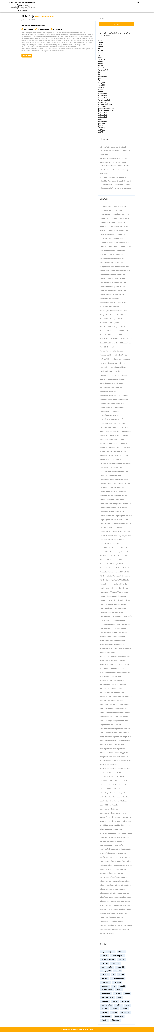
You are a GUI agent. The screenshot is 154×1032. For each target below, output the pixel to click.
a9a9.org (103, 234)
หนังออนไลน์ (126, 901)
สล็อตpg (117, 885)
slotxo (100, 57)
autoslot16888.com (121, 267)
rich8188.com (118, 648)
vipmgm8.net (126, 817)
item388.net (114, 435)
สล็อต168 (117, 877)
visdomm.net (116, 821)
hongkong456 (114, 411)
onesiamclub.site (106, 564)
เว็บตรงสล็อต (104, 917)
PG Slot (102, 576)
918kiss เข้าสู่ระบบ (117, 956)
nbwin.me (115, 544)
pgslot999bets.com (118, 596)
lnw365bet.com (122, 472)
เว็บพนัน (124, 917)
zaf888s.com (112, 841)
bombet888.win (118, 295)
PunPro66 (116, 624)
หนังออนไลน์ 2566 (106, 905)
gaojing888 (118, 383)
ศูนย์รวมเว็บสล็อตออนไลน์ (106, 109)
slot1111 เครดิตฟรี (107, 990)
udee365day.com (123, 769)
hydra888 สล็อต (105, 427)
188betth (103, 222)
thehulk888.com (106, 745)
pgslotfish (111, 600)
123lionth (126, 206)
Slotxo (119, 713)
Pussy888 (103, 632)
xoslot (115, 833)
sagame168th (105, 668)
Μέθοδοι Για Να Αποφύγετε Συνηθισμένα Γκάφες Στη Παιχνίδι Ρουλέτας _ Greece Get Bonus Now (115, 150)
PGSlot (102, 592)
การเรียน (115, 845)
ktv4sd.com (119, 459)
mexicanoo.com (122, 520)
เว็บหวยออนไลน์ (103, 70)
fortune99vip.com (107, 363)
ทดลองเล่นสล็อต (121, 853)
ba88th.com (104, 271)
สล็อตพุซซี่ (109, 889)
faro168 (112, 347)
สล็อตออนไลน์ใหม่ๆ (104, 98)
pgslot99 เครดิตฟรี (118, 978)
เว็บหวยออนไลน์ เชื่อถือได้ (108, 926)
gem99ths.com (105, 387)
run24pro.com (125, 660)
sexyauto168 (104, 688)
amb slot (129, 247)
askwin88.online (106, 259)
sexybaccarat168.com (118, 688)
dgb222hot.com (111, 335)
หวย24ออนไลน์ (117, 905)
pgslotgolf (119, 600)
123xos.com (104, 210)
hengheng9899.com (117, 403)
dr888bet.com (105, 339)
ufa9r (109, 777)
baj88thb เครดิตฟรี (108, 959)
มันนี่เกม (118, 869)
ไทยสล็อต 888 (112, 934)
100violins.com (105, 206)
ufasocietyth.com (106, 793)
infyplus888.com (126, 431)
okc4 (102, 556)
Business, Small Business (109, 311)
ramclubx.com (105, 636)
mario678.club (105, 508)
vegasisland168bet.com (109, 809)
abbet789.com (105, 238)
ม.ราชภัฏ (117, 865)
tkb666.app (104, 753)
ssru (101, 733)
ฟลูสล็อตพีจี (109, 865)
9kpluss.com (123, 230)
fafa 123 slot (104, 347)
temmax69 (112, 741)
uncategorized (118, 797)
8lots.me (119, 226)
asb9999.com (118, 255)
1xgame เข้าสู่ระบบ (108, 952)
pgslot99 (126, 592)
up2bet (126, 797)
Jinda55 (103, 439)
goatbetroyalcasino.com (109, 391)
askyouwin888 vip (106, 263)
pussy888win (122, 632)
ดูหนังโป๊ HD (101, 124)
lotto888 (103, 484)
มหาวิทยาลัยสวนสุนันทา (107, 869)
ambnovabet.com (118, 251)
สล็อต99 (111, 885)
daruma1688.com (106, 331)
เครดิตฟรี (128, 909)
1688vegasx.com (106, 218)
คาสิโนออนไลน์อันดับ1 (105, 104)
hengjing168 (119, 407)
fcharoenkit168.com (107, 355)
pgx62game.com (106, 604)
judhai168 (103, 447)
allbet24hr (104, 247)
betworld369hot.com (108, 291)
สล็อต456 (123, 877)
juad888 (124, 443)
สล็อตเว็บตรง (102, 102)
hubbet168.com (106, 423)
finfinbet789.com (121, 355)
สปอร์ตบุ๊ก (121, 873)
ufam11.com (104, 785)
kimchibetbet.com (119, 451)
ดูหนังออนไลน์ (102, 76)
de (128, 331)
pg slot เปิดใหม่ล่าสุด (113, 576)
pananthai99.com (124, 568)
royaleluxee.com (113, 660)
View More (27, 56)
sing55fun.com (105, 696)
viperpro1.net (116, 817)
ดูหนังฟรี (100, 119)
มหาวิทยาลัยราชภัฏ (126, 865)
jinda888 (109, 439)
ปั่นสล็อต (113, 861)
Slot (113, 705)
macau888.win (105, 504)
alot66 (122, 247)
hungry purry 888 (118, 423)
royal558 (103, 660)
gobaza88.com (125, 395)
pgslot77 (108, 592)
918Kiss (125, 226)
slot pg (126, 705)
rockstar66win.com (107, 656)
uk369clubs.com (106, 797)
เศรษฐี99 (129, 926)
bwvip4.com (122, 311)
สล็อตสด (115, 889)
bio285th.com (121, 291)
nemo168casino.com (107, 548)
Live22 (113, 472)
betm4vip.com (113, 287)
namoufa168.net (118, 540)
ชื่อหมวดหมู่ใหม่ (115, 849)
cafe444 (113, 315)
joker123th (104, 443)
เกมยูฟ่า (115, 909)
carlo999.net (121, 315)
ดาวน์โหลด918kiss (108, 997)
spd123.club (123, 717)
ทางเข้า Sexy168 (105, 857)
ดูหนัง (99, 79)
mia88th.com (116, 524)
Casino (123, 319)
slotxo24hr (126, 713)
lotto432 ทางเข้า (106, 480)
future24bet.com (106, 375)
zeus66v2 (120, 841)
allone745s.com (114, 247)
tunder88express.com (108, 765)
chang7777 (114, 323)
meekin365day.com (107, 516)
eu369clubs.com (125, 343)
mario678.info (116, 508)
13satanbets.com (115, 210)
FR (112, 367)
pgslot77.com (117, 592)
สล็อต (112, 877)
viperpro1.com (105, 817)
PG (128, 572)
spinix (111, 721)
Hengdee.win (125, 399)
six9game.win (117, 696)
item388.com (105, 435)
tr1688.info (104, 761)
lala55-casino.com (107, 463)
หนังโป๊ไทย (101, 128)
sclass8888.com (106, 680)
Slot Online (120, 705)
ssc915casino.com (107, 729)
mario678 (127, 504)
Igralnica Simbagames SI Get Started (113, 158)
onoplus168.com (119, 564)
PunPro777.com (114, 628)
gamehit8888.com (121, 379)
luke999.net (104, 492)
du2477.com (116, 339)
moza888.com (118, 532)
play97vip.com (105, 612)
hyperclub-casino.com (120, 427)
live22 (100, 81)
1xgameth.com (122, 222)
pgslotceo (103, 600)
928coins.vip (113, 230)
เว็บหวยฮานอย (121, 926)
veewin (115, 805)
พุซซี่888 (103, 865)
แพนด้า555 (125, 930)
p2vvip (115, 568)
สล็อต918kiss (104, 885)
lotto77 (127, 480)
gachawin (115, 963)
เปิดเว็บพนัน (111, 913)
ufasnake (117, 789)
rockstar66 (115, 652)
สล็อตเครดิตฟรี (104, 893)
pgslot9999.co (105, 596)
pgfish (127, 580)
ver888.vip (122, 813)
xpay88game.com (125, 833)
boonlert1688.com (106, 303)
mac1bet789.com (106, 500)
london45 (103, 476)
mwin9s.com (112, 536)
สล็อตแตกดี (118, 897)
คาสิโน (121, 845)
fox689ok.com (119, 363)
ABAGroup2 (122, 234)
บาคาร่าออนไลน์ (105, 861)
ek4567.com (125, 339)
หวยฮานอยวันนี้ (127, 905)
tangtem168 (126, 737)
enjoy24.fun (104, 343)
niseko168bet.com (122, 548)
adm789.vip (116, 243)
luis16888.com (119, 488)
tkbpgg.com (123, 753)
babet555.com (124, 271)
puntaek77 (124, 628)
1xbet (109, 222)
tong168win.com (106, 757)
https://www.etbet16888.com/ (111, 419)
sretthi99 (117, 725)
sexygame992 (105, 692)
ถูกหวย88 (112, 853)
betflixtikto (104, 287)
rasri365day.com (118, 636)
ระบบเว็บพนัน (104, 873)
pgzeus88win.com (106, 608)
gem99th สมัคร (107, 967)
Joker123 (117, 439)
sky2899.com (127, 696)
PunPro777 (104, 628)
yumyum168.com (122, 837)
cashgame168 (115, 319)
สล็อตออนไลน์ (102, 94)
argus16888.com (106, 255)
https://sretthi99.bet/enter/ (110, 415)
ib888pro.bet (104, 431)
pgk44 (102, 588)
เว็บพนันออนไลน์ (105, 921)
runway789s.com (106, 664)
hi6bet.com (104, 411)
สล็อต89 (127, 881)
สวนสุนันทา (113, 901)
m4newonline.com (107, 496)
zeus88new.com (106, 845)
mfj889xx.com (105, 524)
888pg (113, 226)
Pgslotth (127, 600)
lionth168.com (116, 467)
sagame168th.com (117, 668)
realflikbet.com (119, 640)
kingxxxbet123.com (121, 455)
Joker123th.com (114, 443)
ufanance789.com (107, 789)
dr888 (119, 335)
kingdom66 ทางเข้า (106, 455)
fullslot (116, 367)
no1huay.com (126, 552)
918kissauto (104, 230)
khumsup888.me (106, 451)
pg (99, 49)
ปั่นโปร (100, 72)
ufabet (100, 91)
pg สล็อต (114, 580)
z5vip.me (103, 841)
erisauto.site (113, 343)
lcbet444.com (105, 467)
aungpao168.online (107, 267)
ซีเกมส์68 (124, 849)
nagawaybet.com (124, 536)
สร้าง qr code (105, 877)
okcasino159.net (106, 560)
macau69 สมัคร (118, 500)
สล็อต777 (115, 881)
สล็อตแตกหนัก (126, 897)
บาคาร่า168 (127, 857)
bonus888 (115, 299)
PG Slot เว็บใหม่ (105, 580)
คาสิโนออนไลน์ (105, 849)
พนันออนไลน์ (121, 861)
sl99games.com (117, 701)
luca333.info (111, 484)
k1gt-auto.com (113, 447)
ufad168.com (121, 777)
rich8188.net (127, 648)
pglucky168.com (111, 588)
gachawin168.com (120, 375)
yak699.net (112, 837)
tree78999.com (114, 761)
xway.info (103, 837)
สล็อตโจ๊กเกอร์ (104, 901)
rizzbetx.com (105, 652)
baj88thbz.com (119, 275)
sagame (117, 664)
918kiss (100, 61)
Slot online (102, 106)
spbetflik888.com (111, 717)
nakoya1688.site (106, 540)
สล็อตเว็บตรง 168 (123, 893)
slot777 (103, 713)
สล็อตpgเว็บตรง (126, 885)
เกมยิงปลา (110, 909)
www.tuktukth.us (106, 833)
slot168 (124, 709)
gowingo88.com (106, 399)
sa (99, 55)
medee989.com (118, 512)
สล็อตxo (100, 89)
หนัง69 (119, 901)
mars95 (124, 508)
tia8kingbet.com (106, 749)
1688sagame (124, 214)
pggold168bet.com (107, 584)
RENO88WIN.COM (118, 644)
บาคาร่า (100, 51)
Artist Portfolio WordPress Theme (70, 1029)
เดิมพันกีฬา (103, 913)
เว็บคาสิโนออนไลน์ (104, 100)
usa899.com (104, 801)
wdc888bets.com (106, 825)
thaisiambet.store (123, 741)
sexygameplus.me (117, 692)
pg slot (100, 42)
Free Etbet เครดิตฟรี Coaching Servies (33, 26)
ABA (116, 234)
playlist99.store (117, 612)
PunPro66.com (126, 624)
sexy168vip (123, 684)
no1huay (117, 552)
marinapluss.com (117, 504)
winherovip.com (106, 829)
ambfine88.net (105, 251)
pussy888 (101, 59)
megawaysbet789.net (108, 520)
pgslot (100, 44)
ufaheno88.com (123, 781)
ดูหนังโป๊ (100, 126)
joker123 (101, 68)
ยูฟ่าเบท (123, 869)
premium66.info (126, 616)
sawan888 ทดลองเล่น (107, 672)
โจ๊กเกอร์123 (104, 934)
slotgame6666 (111, 713)
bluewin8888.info (106, 295)
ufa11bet (103, 773)
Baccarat (103, 275)
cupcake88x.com (120, 327)
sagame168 (124, 664)
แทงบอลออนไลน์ (105, 930)
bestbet (122, 279)
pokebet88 (116, 616)
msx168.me (127, 532)
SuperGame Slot (123, 733)
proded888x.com (118, 620)
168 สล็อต (116, 214)
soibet (102, 717)
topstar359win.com (120, 757)
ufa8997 (103, 777)
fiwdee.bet (117, 359)
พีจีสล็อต (128, 861)
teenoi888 (104, 741)
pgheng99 (118, 584)
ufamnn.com (124, 785)
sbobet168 (104, 676)
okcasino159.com (110, 556)
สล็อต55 (102, 881)
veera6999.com (106, 805)
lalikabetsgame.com (123, 463)
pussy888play (112, 632)
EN (131, 339)
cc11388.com (105, 323)
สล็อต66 (108, 881)
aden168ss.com (106, 243)
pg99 (123, 580)
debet (102, 335)
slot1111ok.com (105, 709)
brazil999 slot (105, 307)
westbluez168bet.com (122, 825)
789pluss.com (105, 226)
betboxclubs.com (106, 283)
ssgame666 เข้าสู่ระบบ (122, 729)
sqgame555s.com (121, 721)
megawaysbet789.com (123, 516)
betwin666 (123, 287)
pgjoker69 (125, 584)
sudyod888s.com (110, 733)
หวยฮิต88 (103, 909)
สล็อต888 (121, 881)
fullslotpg (122, 367)
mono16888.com (116, 528)
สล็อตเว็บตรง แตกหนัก (107, 897)
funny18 (117, 371)
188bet (127, 218)
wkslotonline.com (119, 829)
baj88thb (110, 275)
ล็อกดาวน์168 (113, 873)
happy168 (116, 399)
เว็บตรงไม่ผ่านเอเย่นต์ (115, 917)
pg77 (119, 580)
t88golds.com (105, 737)
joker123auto (125, 439)
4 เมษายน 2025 (29, 29)
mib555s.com (105, 528)
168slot (115, 218)
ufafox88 (113, 781)
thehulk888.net (118, 745)
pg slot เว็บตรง (125, 576)
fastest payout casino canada (111, 351)
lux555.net (122, 492)
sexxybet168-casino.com (109, 684)
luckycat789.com (123, 484)
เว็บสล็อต (114, 921)
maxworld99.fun (106, 512)
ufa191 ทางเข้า (111, 773)
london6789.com (114, 476)
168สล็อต (121, 218)
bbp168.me (115, 279)
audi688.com (118, 263)
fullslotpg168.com (106, 371)
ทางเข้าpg (114, 857)
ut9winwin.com (125, 801)
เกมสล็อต (122, 909)
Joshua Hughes (43, 29)
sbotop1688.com (114, 676)
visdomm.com (105, 821)
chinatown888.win (107, 327)
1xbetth (113, 222)
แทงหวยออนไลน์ (116, 930)
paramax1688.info (120, 572)
